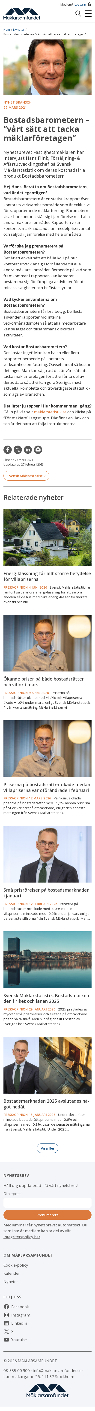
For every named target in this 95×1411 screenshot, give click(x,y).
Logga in (80, 4)
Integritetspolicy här (21, 1236)
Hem (6, 29)
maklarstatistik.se (50, 411)
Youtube (19, 1339)
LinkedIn (28, 450)
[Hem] (21, 13)
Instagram (20, 1315)
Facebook (20, 1306)
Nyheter (18, 29)
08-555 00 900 (16, 1370)
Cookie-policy (15, 1265)
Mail (38, 450)
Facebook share (7, 450)
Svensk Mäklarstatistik (26, 475)
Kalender (11, 1273)
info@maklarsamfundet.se (57, 1370)
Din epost (12, 1193)
